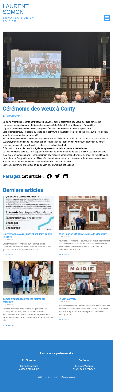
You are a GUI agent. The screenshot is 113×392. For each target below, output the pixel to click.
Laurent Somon (15, 9)
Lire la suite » (8, 254)
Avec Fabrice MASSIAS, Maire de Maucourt (83, 234)
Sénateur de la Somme (18, 19)
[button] (49, 176)
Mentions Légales (68, 377)
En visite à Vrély (67, 298)
